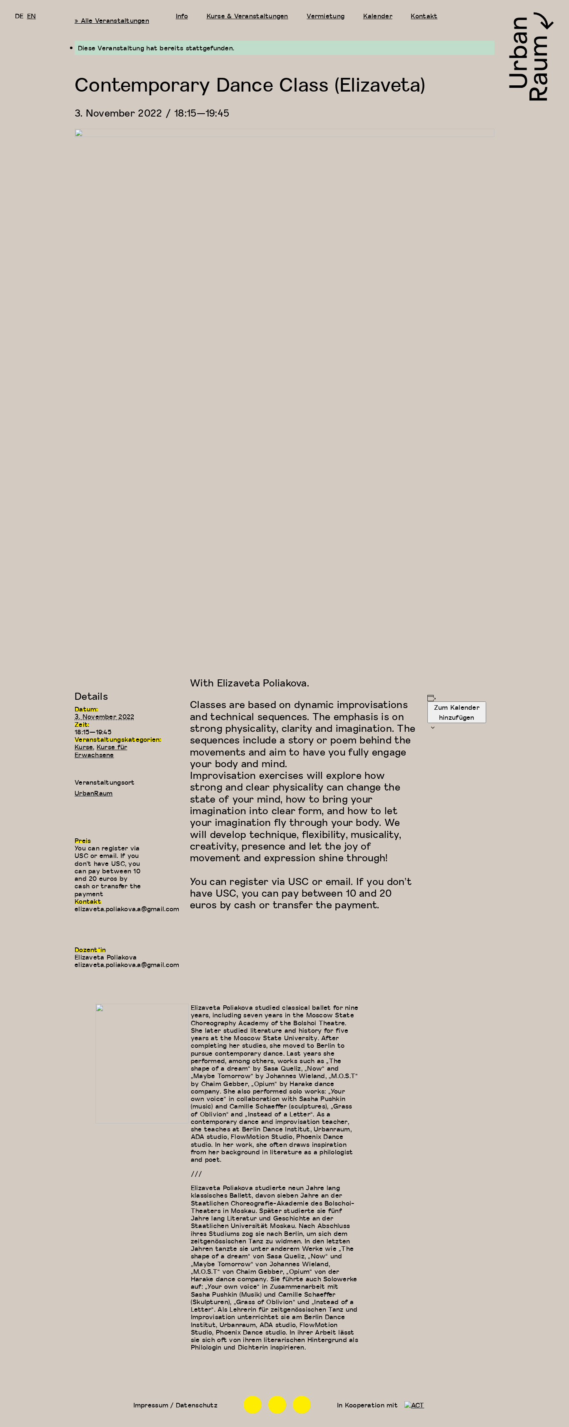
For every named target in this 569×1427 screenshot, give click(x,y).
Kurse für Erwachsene (101, 750)
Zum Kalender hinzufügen (456, 712)
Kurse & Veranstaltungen (247, 16)
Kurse (84, 747)
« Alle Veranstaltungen (112, 20)
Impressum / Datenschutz (175, 1405)
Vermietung (325, 16)
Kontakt (424, 16)
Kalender (377, 16)
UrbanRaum (93, 793)
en (31, 16)
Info (182, 16)
